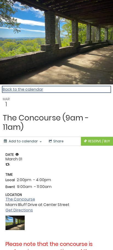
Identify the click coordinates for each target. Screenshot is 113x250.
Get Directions (19, 210)
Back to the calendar (23, 89)
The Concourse (20, 199)
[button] (17, 154)
